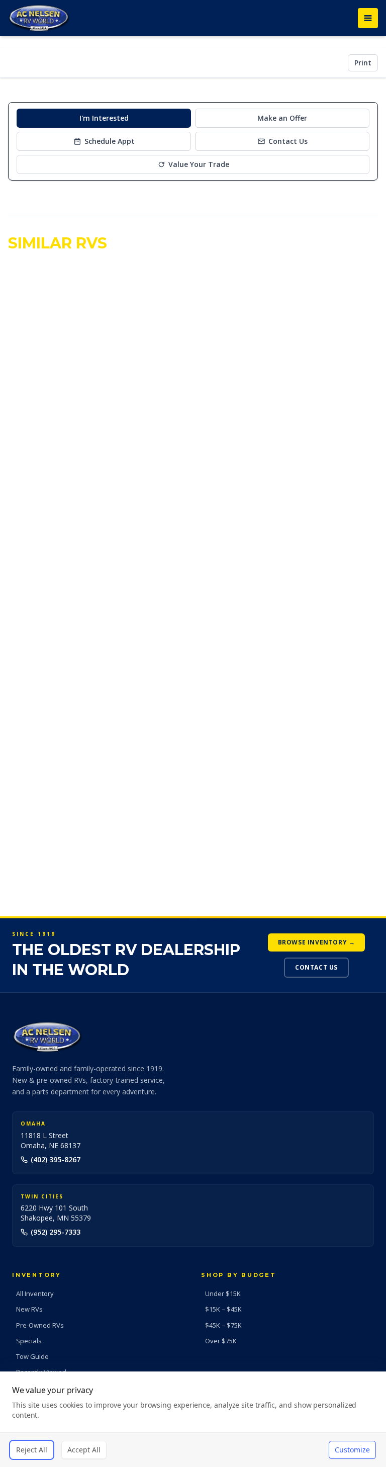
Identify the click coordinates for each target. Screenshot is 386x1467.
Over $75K (221, 1340)
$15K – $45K (223, 1309)
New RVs (29, 1309)
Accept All (84, 1449)
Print (362, 62)
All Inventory (35, 1293)
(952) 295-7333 (55, 1232)
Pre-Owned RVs (40, 1325)
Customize (352, 1449)
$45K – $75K (223, 1325)
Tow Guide (32, 1356)
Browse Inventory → (316, 942)
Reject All (31, 1449)
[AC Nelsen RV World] (39, 18)
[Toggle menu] (368, 18)
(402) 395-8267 (55, 1159)
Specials (29, 1340)
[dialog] (193, 1419)
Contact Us (316, 967)
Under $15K (223, 1293)
